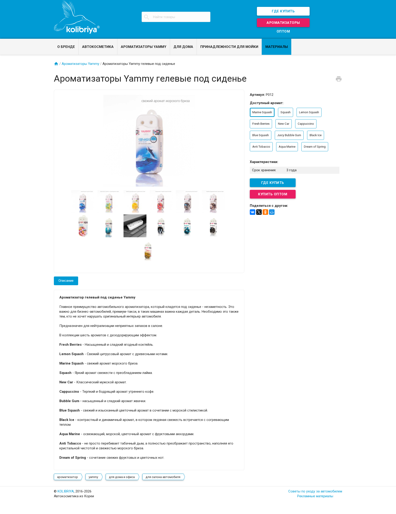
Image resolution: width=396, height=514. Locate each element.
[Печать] (338, 79)
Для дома (183, 47)
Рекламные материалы (315, 496)
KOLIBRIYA (66, 491)
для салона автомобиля (163, 477)
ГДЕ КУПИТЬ (283, 11)
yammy (93, 477)
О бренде (66, 47)
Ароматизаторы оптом (283, 24)
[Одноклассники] (265, 212)
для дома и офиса (122, 477)
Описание (66, 281)
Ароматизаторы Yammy (143, 47)
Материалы (276, 47)
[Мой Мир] (272, 212)
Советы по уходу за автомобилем (315, 491)
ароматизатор (67, 477)
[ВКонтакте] (252, 212)
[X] (259, 212)
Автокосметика (98, 47)
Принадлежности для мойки (229, 47)
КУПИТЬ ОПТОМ (272, 194)
